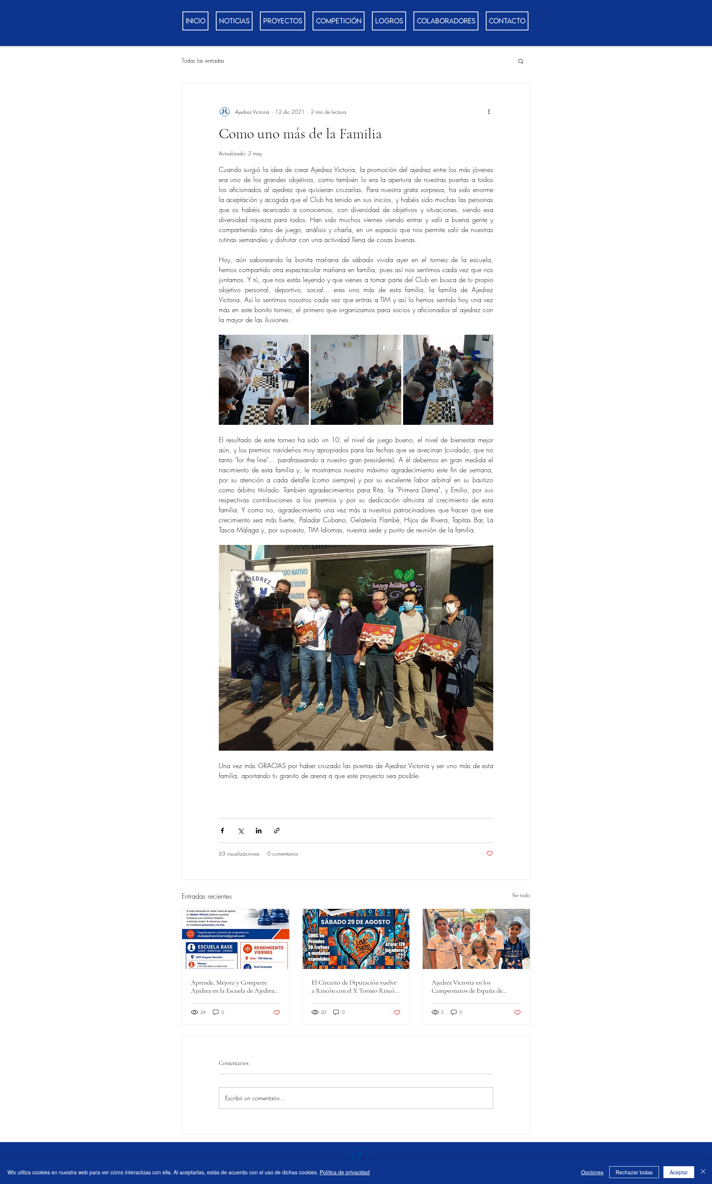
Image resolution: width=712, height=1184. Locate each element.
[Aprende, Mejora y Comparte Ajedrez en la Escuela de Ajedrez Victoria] (235, 939)
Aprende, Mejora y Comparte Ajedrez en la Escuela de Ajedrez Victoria (232, 986)
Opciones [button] (592, 1172)
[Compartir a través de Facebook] (222, 830)
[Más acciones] (488, 111)
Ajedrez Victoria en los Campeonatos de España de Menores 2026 (467, 986)
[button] (520, 61)
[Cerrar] (703, 1172)
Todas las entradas (203, 61)
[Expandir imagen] (264, 380)
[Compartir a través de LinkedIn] (258, 830)
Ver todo (521, 895)
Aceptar (679, 1172)
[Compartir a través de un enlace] (276, 830)
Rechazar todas (634, 1172)
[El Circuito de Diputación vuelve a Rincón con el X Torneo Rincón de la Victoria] (356, 939)
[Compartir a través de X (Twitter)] (240, 830)
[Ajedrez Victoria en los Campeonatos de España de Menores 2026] (476, 939)
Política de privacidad (345, 1172)
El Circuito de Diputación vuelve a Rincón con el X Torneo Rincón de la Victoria (355, 986)
